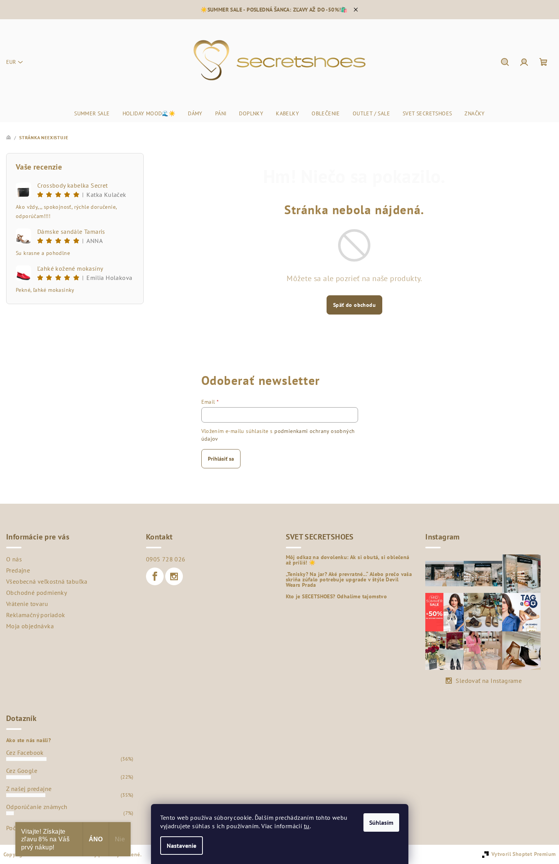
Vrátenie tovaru (27, 604)
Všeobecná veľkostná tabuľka (47, 581)
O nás (14, 559)
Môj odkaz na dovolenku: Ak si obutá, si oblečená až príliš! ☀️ (348, 559)
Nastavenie (181, 845)
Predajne (18, 570)
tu (307, 826)
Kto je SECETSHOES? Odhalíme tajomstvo (336, 596)
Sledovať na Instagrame (489, 680)
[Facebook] (155, 576)
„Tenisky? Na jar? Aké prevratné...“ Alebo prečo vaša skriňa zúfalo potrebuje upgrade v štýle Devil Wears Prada (349, 579)
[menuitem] (92, 113)
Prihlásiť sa (221, 458)
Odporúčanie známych (37, 807)
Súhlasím (381, 822)
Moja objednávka (30, 626)
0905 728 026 (166, 559)
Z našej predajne (28, 788)
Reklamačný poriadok (35, 615)
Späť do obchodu (354, 304)
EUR (11, 61)
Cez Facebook (25, 752)
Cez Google (21, 770)
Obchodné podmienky (36, 592)
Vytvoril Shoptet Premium (523, 854)
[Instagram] (174, 576)
